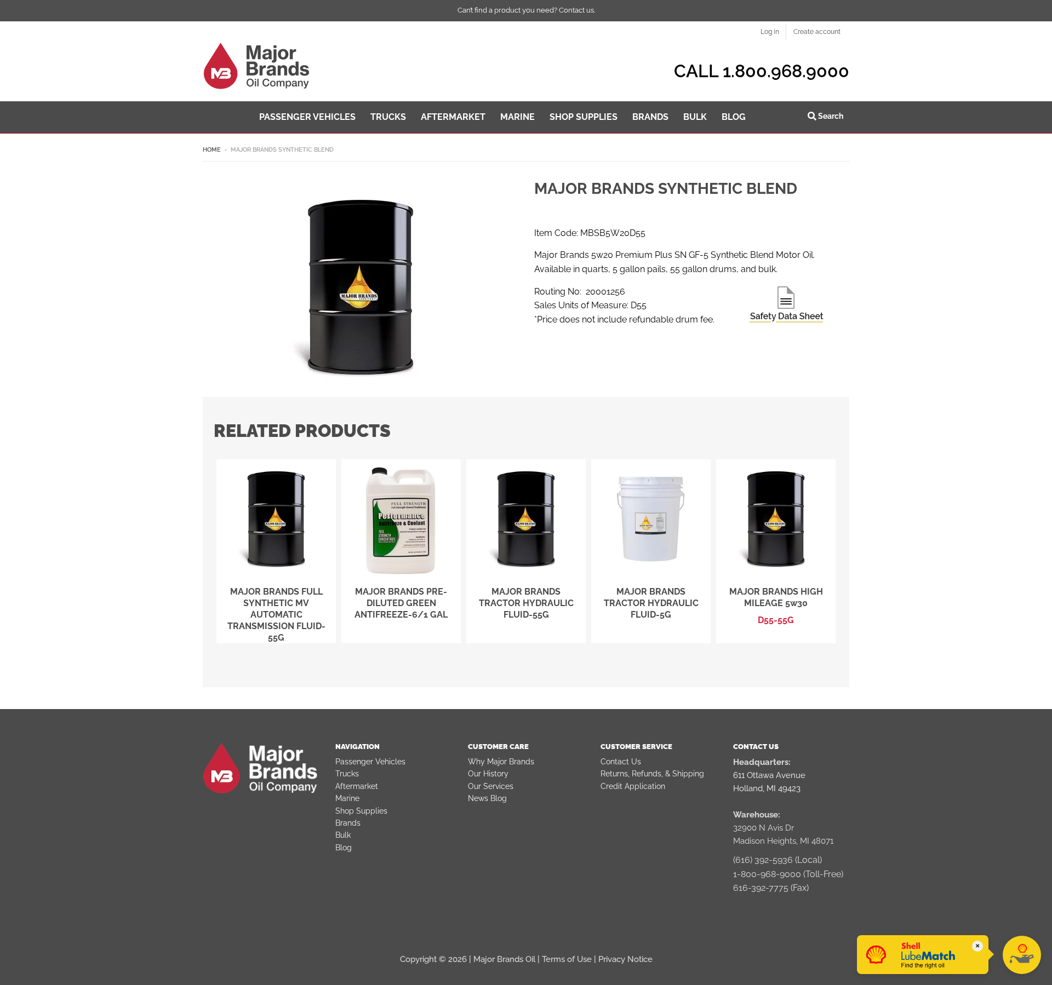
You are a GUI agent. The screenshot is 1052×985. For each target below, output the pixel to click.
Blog (343, 847)
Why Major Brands (501, 761)
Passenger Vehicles (370, 761)
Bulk (343, 835)
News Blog (487, 798)
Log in (770, 32)
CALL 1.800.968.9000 (761, 71)
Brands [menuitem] (650, 117)
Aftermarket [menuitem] (453, 117)
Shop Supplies (361, 811)
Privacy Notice (625, 959)
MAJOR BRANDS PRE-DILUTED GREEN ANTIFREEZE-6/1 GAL (401, 603)
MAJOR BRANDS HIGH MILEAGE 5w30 (776, 597)
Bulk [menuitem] (695, 117)
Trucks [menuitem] (388, 117)
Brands (348, 823)
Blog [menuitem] (734, 117)
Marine (347, 798)
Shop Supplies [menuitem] (584, 117)
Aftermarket (356, 786)
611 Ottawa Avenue (769, 775)
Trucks (347, 773)
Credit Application (633, 786)
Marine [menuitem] (517, 117)
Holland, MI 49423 (767, 788)
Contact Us (621, 761)
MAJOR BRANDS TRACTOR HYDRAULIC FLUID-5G (651, 603)
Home (212, 149)
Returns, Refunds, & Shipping (652, 773)
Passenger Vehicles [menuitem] (307, 117)
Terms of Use (567, 959)
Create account (817, 32)
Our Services (490, 786)
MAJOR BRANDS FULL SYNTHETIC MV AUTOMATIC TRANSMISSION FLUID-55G (276, 614)
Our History (488, 773)
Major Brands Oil (504, 959)
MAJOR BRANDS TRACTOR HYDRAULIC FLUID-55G (526, 603)
